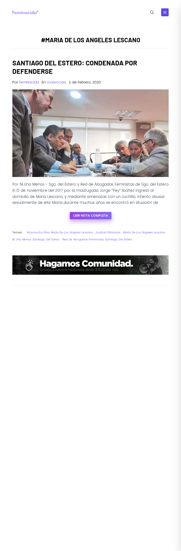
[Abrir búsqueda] (152, 12)
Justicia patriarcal (108, 232)
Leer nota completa (90, 215)
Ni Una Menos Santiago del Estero (36, 239)
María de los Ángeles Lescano (144, 232)
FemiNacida (29, 82)
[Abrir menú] (165, 12)
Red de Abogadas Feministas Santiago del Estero (97, 239)
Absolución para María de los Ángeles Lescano (60, 232)
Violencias (56, 82)
